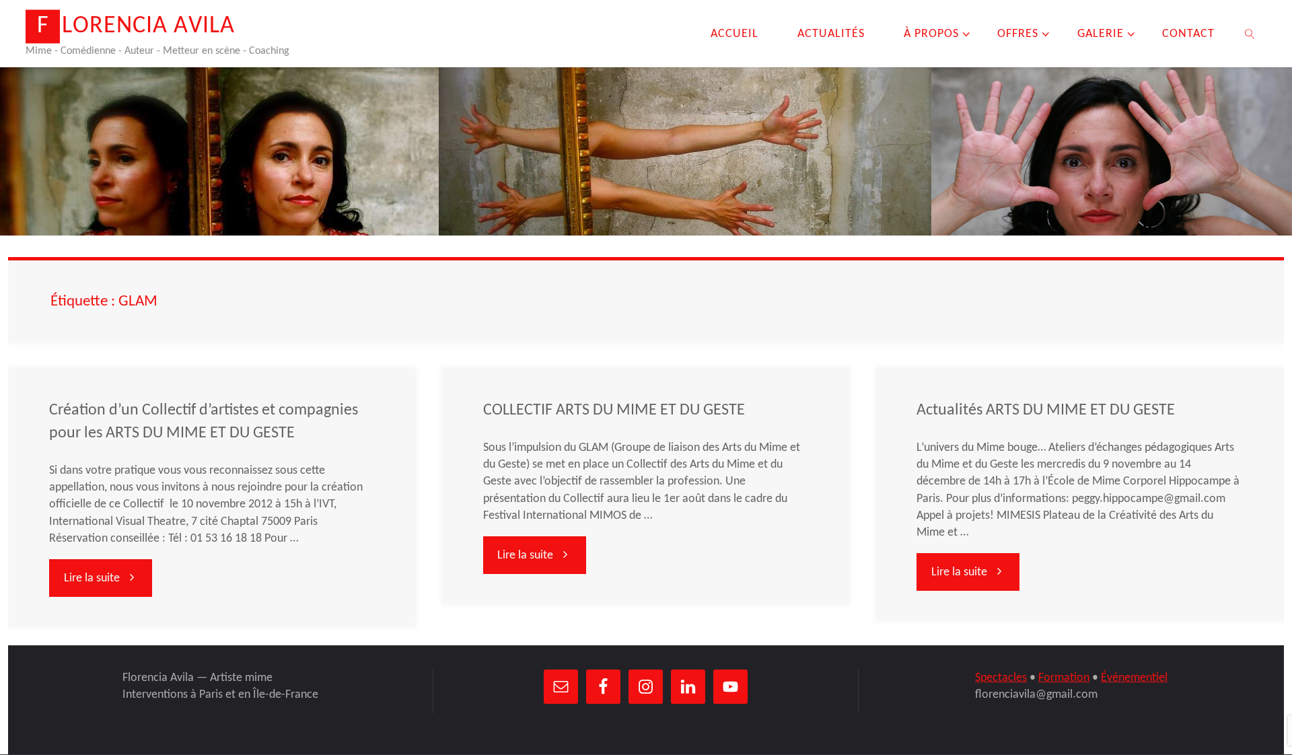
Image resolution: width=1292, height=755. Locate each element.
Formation (1063, 678)
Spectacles (1001, 678)
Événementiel (1134, 678)
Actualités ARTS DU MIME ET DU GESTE (1046, 410)
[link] (1250, 33)
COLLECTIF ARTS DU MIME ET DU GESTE (614, 410)
